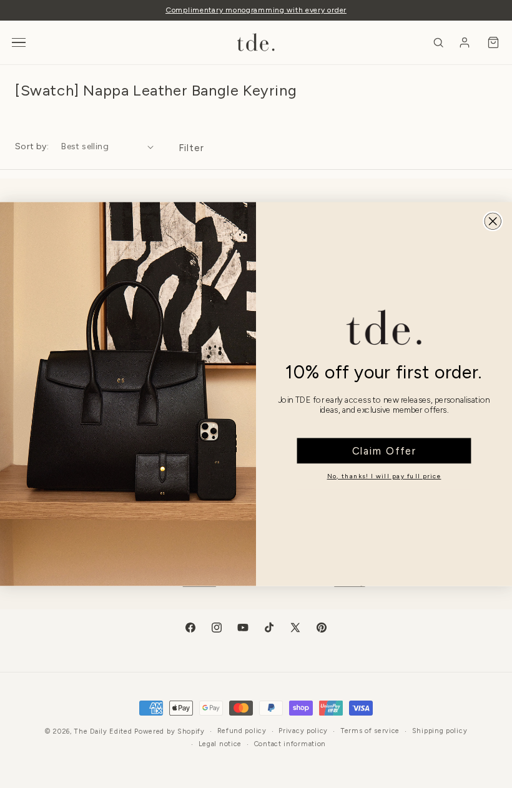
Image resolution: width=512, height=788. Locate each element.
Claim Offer (384, 451)
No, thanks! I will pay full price (384, 476)
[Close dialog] (493, 221)
